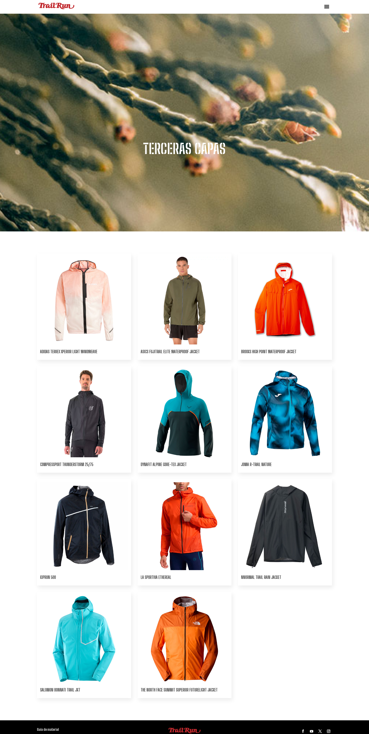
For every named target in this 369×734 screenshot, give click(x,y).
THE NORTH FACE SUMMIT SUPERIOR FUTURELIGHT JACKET (179, 689)
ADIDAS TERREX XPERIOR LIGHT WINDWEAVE (68, 351)
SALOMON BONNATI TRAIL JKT (60, 689)
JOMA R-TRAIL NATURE (256, 464)
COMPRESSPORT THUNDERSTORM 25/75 (66, 464)
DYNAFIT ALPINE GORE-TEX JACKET (164, 464)
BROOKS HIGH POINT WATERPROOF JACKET (268, 351)
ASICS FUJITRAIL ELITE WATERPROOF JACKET (170, 351)
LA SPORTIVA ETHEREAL (156, 577)
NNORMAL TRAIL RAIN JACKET (261, 577)
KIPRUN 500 (48, 577)
